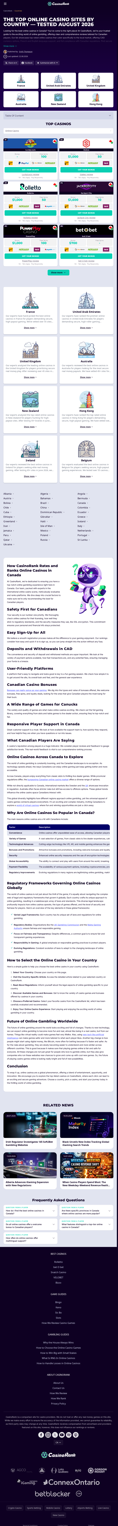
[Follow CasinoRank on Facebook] (41, 1435)
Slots (58, 1317)
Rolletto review (30, 217)
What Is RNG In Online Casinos (58, 1358)
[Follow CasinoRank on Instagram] (48, 1435)
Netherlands (85, 530)
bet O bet (58, 1267)
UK (86, 785)
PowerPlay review (30, 260)
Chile (6, 507)
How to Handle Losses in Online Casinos (58, 1363)
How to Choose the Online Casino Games (58, 1347)
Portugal (83, 535)
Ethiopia (8, 516)
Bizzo (58, 1282)
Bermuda (83, 498)
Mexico (44, 530)
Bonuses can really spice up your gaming (27, 690)
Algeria (44, 493)
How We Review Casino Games (58, 1323)
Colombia (83, 507)
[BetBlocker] (52, 1493)
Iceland (82, 521)
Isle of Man (46, 526)
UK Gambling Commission (66, 925)
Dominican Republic (51, 512)
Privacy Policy (58, 1403)
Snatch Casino (58, 1272)
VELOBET (58, 1277)
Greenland (9, 521)
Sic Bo (58, 1312)
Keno (58, 1307)
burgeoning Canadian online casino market (47, 779)
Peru (6, 535)
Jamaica (7, 530)
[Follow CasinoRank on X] (55, 1435)
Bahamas (45, 498)
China (43, 507)
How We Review (58, 1393)
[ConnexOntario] (71, 1482)
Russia (44, 539)
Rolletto (58, 1262)
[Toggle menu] (5, 4)
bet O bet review (86, 260)
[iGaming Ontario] (27, 1482)
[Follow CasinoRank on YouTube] (62, 1435)
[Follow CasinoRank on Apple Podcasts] (76, 1435)
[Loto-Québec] (59, 1470)
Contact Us (58, 1388)
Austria (7, 498)
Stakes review (86, 174)
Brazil (43, 503)
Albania (7, 493)
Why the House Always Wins (58, 1342)
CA (57, 1442)
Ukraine (8, 544)
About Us (58, 1382)
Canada (82, 503)
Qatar (6, 539)
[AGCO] (21, 1470)
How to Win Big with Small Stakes (58, 1353)
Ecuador (82, 512)
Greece (82, 516)
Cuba (6, 512)
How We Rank (58, 1398)
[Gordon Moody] (97, 1470)
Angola (82, 493)
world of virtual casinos (27, 805)
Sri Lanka (83, 539)
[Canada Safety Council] (42, 1470)
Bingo (58, 1302)
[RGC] (78, 1470)
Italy (80, 526)
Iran (5, 526)
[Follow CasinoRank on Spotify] (69, 1435)
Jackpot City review (86, 217)
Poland (44, 535)
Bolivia (7, 503)
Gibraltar (45, 516)
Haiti (43, 521)
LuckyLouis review (30, 174)
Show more (56, 272)
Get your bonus (30, 170)
